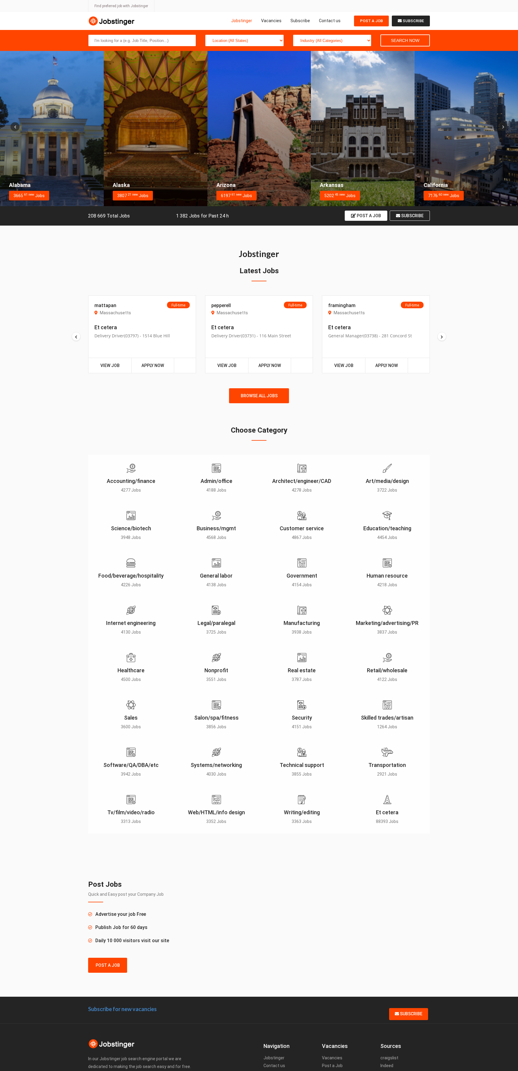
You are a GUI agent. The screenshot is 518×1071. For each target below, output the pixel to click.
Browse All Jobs (259, 395)
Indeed (386, 1065)
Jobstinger (241, 20)
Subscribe (300, 20)
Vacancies (271, 20)
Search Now (405, 40)
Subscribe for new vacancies (122, 1009)
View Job (110, 365)
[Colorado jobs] (466, 128)
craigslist (389, 1057)
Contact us (330, 20)
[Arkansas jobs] (259, 128)
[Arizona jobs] (155, 128)
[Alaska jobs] (52, 128)
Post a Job (371, 21)
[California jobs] (363, 128)
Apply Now (152, 365)
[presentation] (14, 126)
